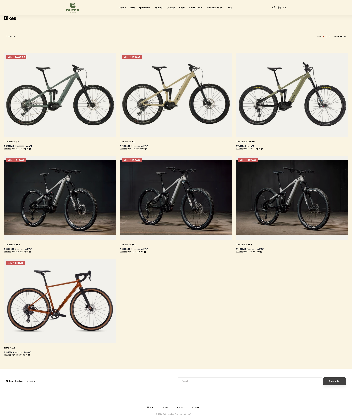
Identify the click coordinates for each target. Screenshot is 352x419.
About (182, 7)
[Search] (274, 7)
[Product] (60, 95)
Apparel (159, 7)
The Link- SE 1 (12, 244)
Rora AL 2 (9, 347)
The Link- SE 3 (244, 244)
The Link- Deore (245, 141)
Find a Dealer (195, 7)
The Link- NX (127, 141)
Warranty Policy (214, 7)
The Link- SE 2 (128, 244)
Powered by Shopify (183, 414)
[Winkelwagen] (284, 7)
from (16, 148)
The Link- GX (11, 141)
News (229, 7)
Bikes (132, 7)
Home (122, 7)
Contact (171, 7)
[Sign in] (279, 7)
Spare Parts (144, 7)
